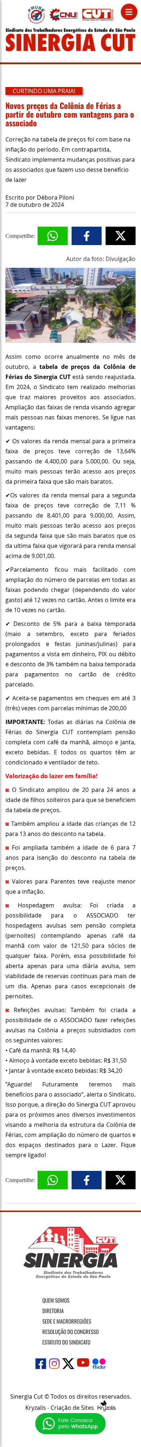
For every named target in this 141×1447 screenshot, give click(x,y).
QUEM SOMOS (55, 1300)
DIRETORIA (53, 1311)
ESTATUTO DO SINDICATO (66, 1342)
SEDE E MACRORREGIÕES (66, 1321)
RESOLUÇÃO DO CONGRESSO (70, 1331)
